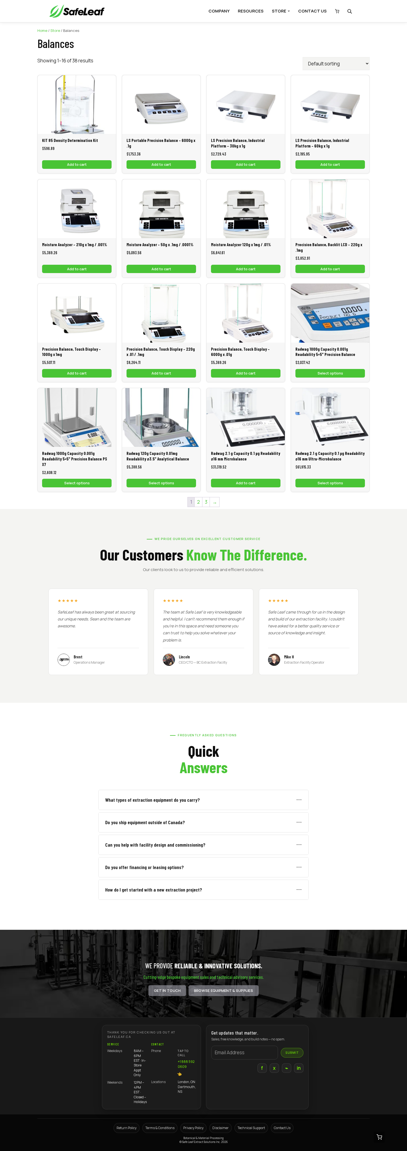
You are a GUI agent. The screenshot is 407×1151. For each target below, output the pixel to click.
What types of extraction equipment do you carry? (152, 800)
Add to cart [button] (77, 164)
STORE (279, 11)
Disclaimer (220, 1127)
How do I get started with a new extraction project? (153, 890)
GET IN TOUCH (167, 990)
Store (55, 30)
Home (42, 30)
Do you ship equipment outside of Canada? (145, 822)
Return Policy (126, 1127)
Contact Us (282, 1127)
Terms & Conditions (159, 1127)
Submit (292, 1053)
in (299, 1068)
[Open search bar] (350, 11)
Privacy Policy (193, 1127)
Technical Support (251, 1127)
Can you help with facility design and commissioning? (155, 845)
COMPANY (219, 11)
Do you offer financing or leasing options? (144, 867)
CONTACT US (312, 11)
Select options (330, 373)
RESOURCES (251, 11)
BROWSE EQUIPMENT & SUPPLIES (223, 990)
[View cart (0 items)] (335, 11)
